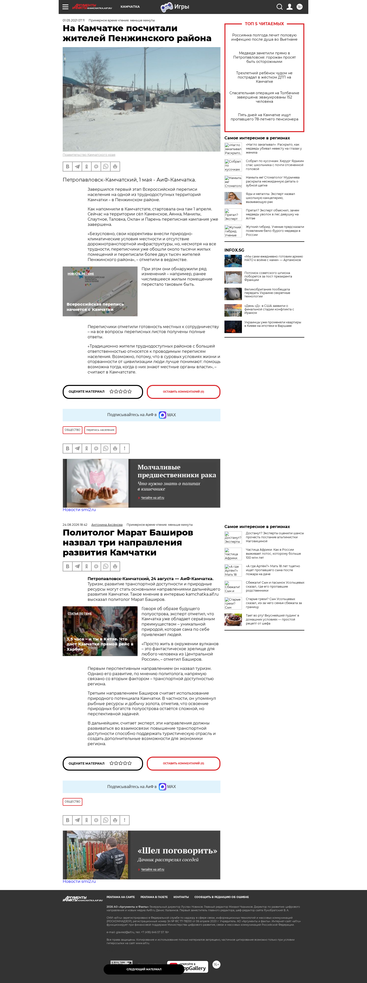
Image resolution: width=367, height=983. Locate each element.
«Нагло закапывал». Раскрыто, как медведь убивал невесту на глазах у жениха (274, 148)
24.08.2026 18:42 (75, 525)
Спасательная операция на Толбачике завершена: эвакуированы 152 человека (264, 97)
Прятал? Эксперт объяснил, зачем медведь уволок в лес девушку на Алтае (272, 214)
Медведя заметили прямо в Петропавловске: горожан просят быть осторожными (264, 57)
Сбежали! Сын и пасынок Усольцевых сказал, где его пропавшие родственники (275, 586)
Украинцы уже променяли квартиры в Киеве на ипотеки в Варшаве (272, 324)
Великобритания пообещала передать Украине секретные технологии (267, 293)
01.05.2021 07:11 (74, 20)
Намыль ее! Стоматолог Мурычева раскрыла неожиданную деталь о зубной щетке (273, 181)
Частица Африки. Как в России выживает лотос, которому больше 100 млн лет (273, 553)
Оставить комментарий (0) (183, 391)
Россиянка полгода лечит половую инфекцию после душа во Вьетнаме (264, 37)
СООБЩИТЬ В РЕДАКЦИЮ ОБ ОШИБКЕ (221, 897)
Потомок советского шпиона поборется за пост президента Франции (268, 276)
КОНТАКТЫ (181, 897)
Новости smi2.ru (79, 509)
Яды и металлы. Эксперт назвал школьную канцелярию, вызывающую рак (270, 198)
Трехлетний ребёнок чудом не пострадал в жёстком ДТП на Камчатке (264, 77)
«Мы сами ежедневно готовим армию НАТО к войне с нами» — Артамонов (273, 258)
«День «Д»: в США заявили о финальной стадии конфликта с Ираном (269, 309)
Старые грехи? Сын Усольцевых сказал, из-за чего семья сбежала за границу (274, 603)
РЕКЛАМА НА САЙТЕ (121, 897)
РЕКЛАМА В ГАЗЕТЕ (154, 897)
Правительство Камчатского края (89, 155)
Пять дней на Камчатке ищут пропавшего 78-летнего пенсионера (264, 117)
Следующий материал (144, 969)
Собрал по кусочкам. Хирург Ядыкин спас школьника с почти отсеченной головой (275, 165)
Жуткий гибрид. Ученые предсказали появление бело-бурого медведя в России (275, 231)
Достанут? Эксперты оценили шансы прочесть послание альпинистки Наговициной (275, 537)
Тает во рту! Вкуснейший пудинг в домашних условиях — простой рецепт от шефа (272, 619)
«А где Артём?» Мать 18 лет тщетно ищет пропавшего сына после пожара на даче (273, 570)
